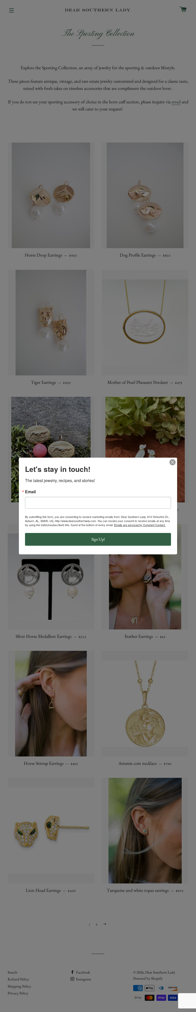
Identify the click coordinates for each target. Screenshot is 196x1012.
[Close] (172, 462)
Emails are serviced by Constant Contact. (140, 525)
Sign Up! (98, 539)
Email (30, 492)
